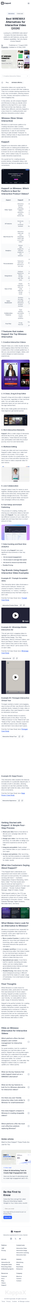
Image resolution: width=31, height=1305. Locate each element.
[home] (2, 82)
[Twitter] (15, 1238)
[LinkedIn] (11, 1238)
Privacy (8, 1301)
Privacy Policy (7, 1213)
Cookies (14, 1301)
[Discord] (20, 1238)
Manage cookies (24, 1301)
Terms (3, 1301)
